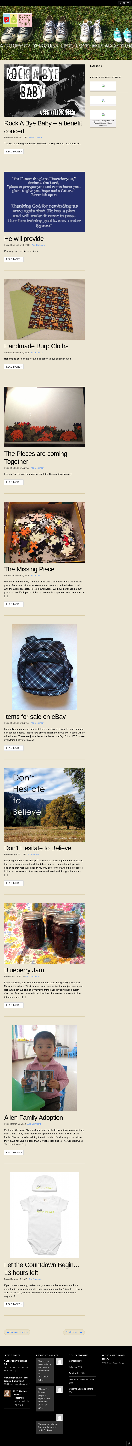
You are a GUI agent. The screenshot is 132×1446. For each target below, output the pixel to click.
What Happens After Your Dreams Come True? (16, 1379)
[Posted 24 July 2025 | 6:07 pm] (103, 100)
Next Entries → (74, 1332)
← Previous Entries (17, 1332)
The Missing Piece (29, 569)
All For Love (46, 1430)
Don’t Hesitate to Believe (37, 848)
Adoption (73, 1367)
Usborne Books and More (81, 1389)
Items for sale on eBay (35, 716)
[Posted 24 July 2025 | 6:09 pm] (103, 85)
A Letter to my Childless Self (15, 1362)
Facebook (96, 66)
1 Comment (33, 854)
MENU (123, 3)
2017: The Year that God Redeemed (20, 1394)
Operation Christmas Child (81, 1379)
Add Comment (35, 137)
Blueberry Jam (24, 970)
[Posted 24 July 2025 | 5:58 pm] (103, 114)
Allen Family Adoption (33, 1117)
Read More (13, 151)
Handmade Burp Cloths (36, 346)
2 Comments (37, 352)
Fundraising (74, 1373)
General (73, 1361)
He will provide (24, 238)
